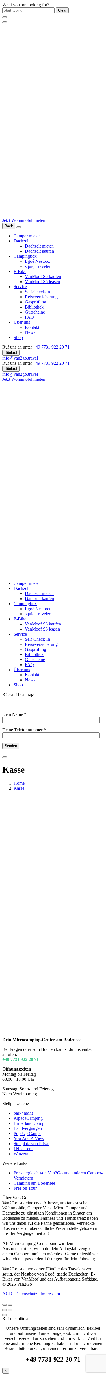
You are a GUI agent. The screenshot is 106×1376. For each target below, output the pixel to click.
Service (20, 286)
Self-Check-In (37, 291)
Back (9, 226)
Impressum (50, 1293)
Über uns (22, 322)
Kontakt (32, 327)
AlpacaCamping (28, 1118)
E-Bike (20, 271)
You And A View (29, 1138)
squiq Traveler (37, 266)
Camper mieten (27, 235)
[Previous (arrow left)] (4, 1310)
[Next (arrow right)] (10, 1310)
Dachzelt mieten (39, 246)
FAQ (29, 317)
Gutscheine (35, 312)
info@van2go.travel (20, 358)
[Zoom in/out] (10, 1305)
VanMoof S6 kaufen (43, 276)
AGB (7, 1293)
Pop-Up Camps (27, 1133)
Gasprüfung (35, 301)
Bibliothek (34, 307)
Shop (18, 337)
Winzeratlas (24, 1153)
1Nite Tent (23, 1148)
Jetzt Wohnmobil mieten (23, 220)
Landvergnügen (28, 1128)
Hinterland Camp (29, 1123)
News (30, 332)
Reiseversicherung (41, 296)
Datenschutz (26, 1293)
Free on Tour (25, 1188)
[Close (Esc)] (4, 1305)
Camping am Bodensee (34, 1183)
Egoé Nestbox (37, 261)
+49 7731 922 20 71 (51, 347)
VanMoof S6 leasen (42, 281)
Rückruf (11, 353)
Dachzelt (21, 241)
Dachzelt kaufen (39, 251)
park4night (23, 1113)
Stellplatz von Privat (31, 1143)
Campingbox (25, 256)
